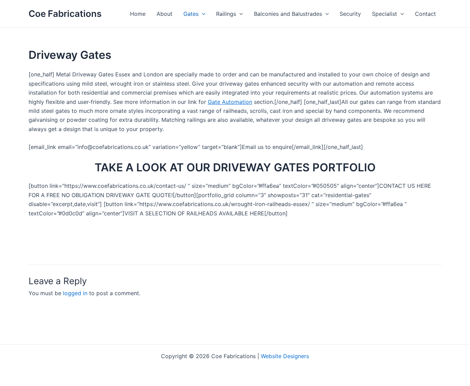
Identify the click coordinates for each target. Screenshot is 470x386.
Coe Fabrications (65, 13)
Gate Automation (230, 101)
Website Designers (285, 356)
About (164, 13)
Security (350, 13)
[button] (202, 14)
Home (138, 13)
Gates (191, 13)
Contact (425, 13)
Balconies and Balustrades (288, 13)
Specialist (384, 13)
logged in (75, 293)
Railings (226, 13)
